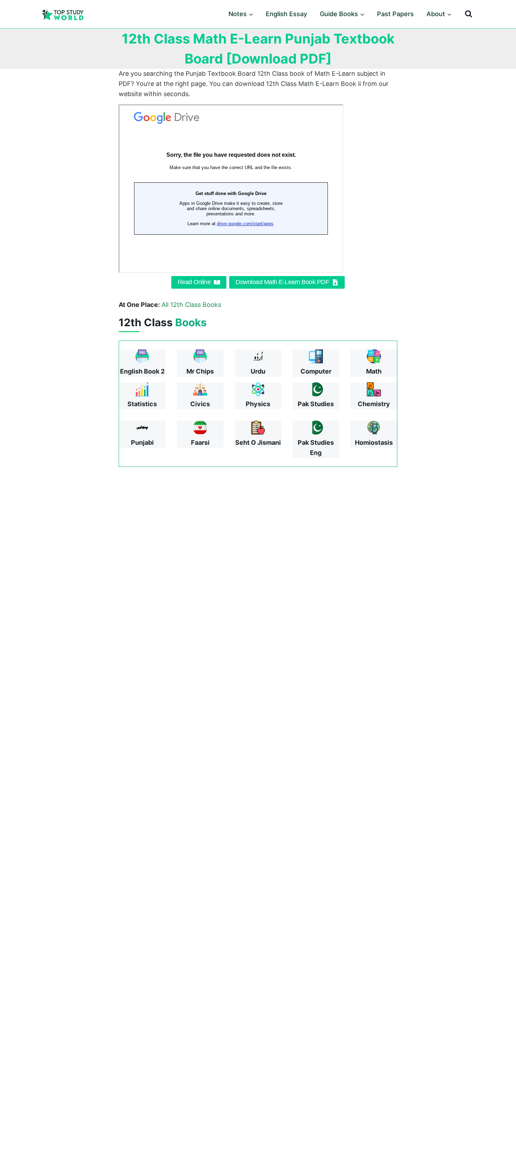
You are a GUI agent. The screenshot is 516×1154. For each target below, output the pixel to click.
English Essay (286, 14)
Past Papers (395, 14)
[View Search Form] (468, 14)
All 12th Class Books (191, 304)
